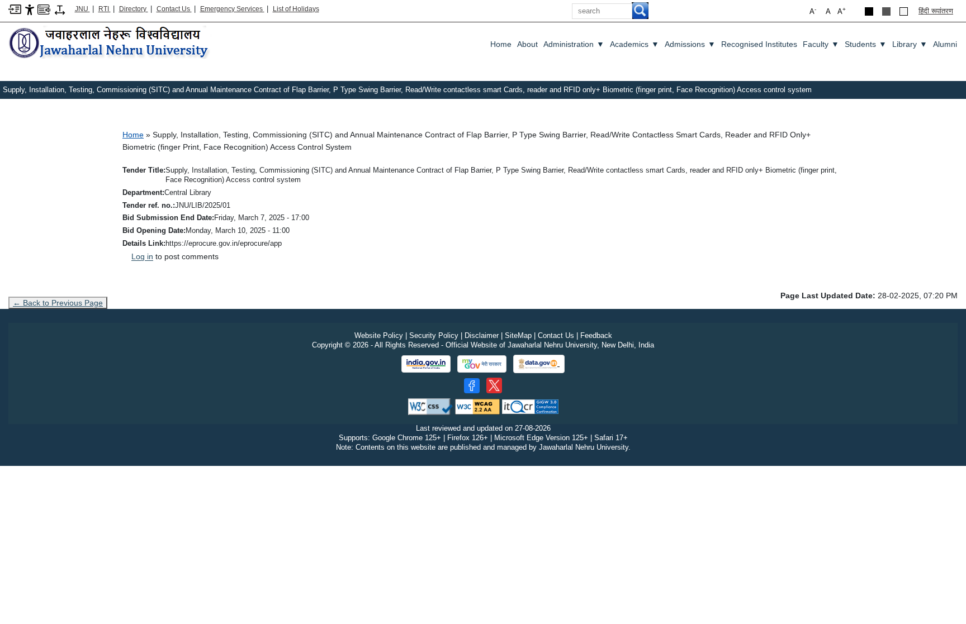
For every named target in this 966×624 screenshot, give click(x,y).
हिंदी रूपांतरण (935, 11)
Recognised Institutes (759, 44)
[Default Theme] (903, 11)
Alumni (945, 44)
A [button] (841, 11)
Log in (142, 256)
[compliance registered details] (530, 406)
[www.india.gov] (426, 364)
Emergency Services (232, 9)
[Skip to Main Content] (14, 8)
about (527, 44)
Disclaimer (482, 335)
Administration (573, 44)
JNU (82, 9)
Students (866, 44)
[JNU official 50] (494, 385)
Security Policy (433, 335)
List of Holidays (296, 9)
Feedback (596, 335)
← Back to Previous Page (58, 302)
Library (909, 44)
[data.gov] (539, 364)
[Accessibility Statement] (29, 9)
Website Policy (378, 335)
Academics (634, 44)
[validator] (430, 406)
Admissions (690, 44)
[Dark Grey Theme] (886, 11)
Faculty (821, 44)
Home (501, 44)
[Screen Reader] (43, 8)
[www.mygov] (481, 364)
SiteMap (518, 335)
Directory (133, 9)
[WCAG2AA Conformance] (477, 406)
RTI (104, 9)
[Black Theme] (869, 11)
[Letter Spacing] (59, 9)
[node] (110, 43)
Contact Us (174, 9)
